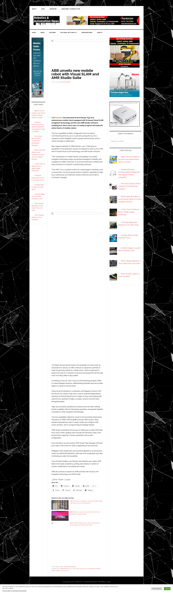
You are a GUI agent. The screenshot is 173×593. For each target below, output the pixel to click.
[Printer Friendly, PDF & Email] (61, 479)
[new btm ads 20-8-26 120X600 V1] (38, 96)
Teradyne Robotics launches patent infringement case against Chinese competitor (38, 127)
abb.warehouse (65, 568)
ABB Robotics (57, 118)
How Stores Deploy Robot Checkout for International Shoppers (37, 140)
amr (74, 568)
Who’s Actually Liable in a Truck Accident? (38, 217)
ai (71, 568)
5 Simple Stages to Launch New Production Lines (38, 196)
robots (58, 570)
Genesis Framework (90, 582)
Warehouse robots (70, 566)
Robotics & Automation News (47, 20)
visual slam (65, 570)
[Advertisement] (77, 99)
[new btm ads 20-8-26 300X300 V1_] (125, 67)
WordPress (101, 582)
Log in (109, 582)
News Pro (79, 582)
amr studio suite (81, 568)
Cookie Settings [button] (156, 588)
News (61, 566)
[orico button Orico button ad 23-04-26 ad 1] (125, 126)
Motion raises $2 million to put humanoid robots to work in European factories (38, 154)
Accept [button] (167, 588)
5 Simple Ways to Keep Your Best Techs (38, 187)
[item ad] (125, 96)
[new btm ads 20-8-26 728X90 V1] (103, 24)
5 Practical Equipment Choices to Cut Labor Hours (38, 178)
